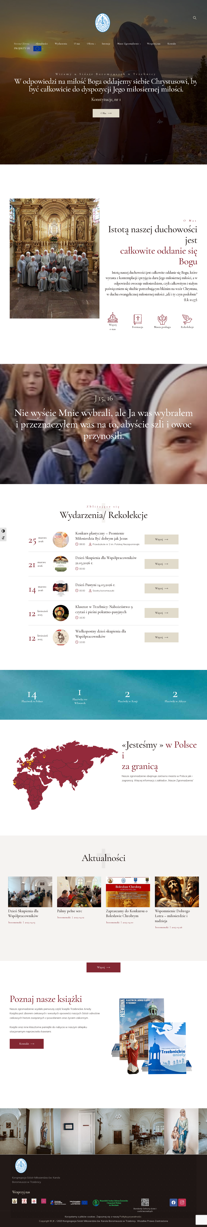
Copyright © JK (47, 1221)
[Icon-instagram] (182, 1202)
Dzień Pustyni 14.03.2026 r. (95, 585)
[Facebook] (173, 1202)
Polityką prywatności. (131, 1216)
